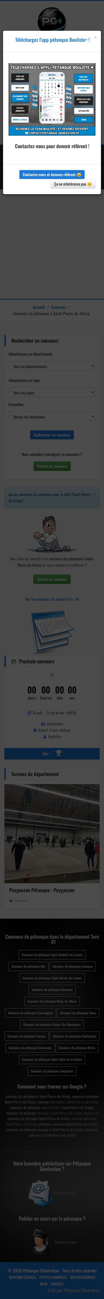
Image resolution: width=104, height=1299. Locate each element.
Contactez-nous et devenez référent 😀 (52, 174)
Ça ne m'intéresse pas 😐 (73, 184)
